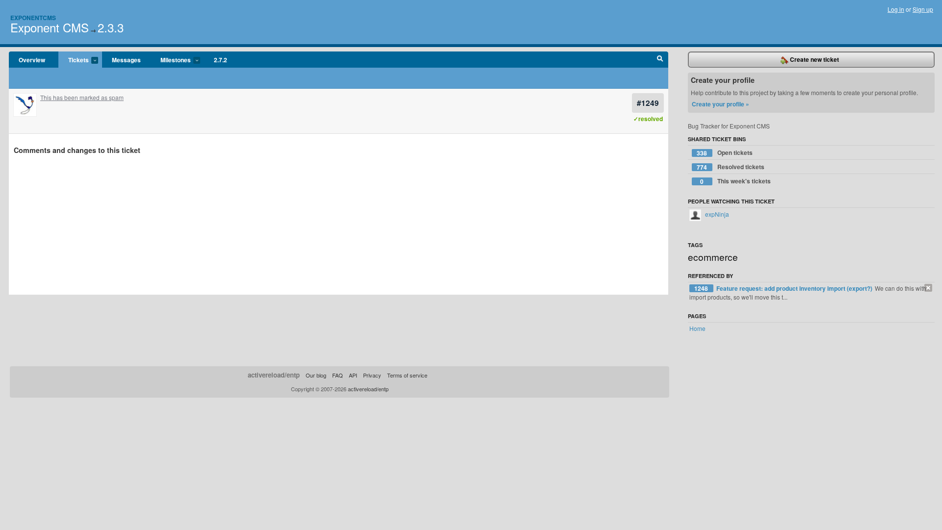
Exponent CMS (49, 27)
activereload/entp (274, 374)
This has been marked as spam (82, 97)
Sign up (923, 9)
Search (660, 59)
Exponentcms (33, 17)
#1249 (648, 102)
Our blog (316, 375)
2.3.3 (111, 27)
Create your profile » (720, 104)
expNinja (716, 214)
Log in (896, 9)
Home (697, 328)
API (353, 375)
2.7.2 (220, 59)
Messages (126, 59)
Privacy (372, 375)
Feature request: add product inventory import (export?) (795, 288)
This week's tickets (735, 181)
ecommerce (713, 256)
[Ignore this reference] (928, 288)
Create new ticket (813, 59)
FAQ (337, 375)
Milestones (171, 60)
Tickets (73, 60)
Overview (32, 59)
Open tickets (725, 152)
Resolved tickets (730, 167)
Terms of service (407, 375)
